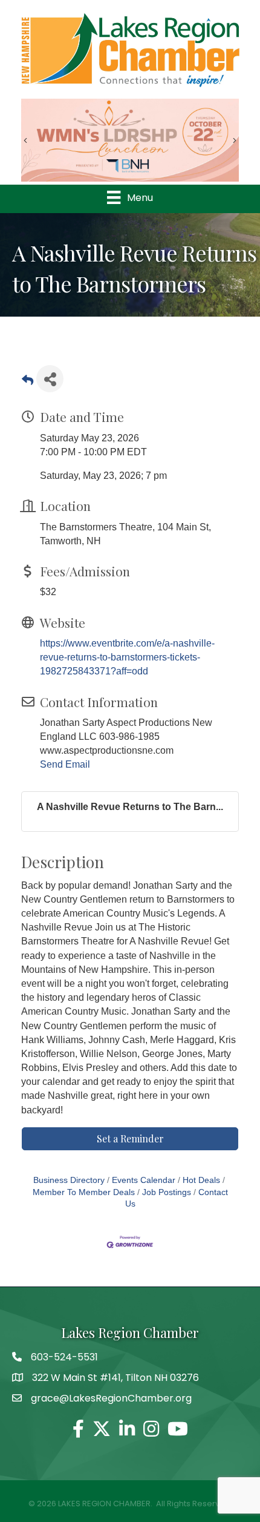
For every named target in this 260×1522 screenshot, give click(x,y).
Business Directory (69, 1180)
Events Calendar (143, 1180)
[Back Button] (27, 382)
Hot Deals (201, 1180)
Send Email (65, 764)
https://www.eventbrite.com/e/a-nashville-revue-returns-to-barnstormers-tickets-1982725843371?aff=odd (127, 657)
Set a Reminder (130, 1138)
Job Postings (166, 1192)
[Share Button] (49, 378)
